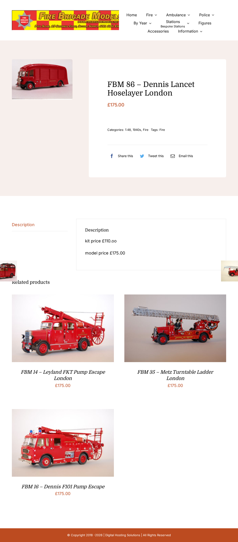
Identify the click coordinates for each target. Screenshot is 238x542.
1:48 (128, 130)
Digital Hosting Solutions (122, 535)
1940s (137, 130)
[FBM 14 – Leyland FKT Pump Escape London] (63, 298)
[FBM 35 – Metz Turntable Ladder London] (175, 298)
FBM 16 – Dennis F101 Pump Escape (62, 486)
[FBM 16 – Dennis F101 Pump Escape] (63, 412)
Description (23, 224)
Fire (146, 130)
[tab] (40, 225)
